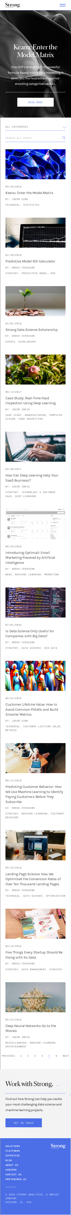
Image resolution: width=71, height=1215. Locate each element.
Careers (11, 1169)
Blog (8, 1160)
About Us (11, 1164)
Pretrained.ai (16, 1179)
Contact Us (13, 1174)
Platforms (12, 1150)
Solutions (12, 1146)
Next (66, 1055)
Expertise (12, 1155)
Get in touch (23, 1122)
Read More (35, 102)
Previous (8, 1055)
